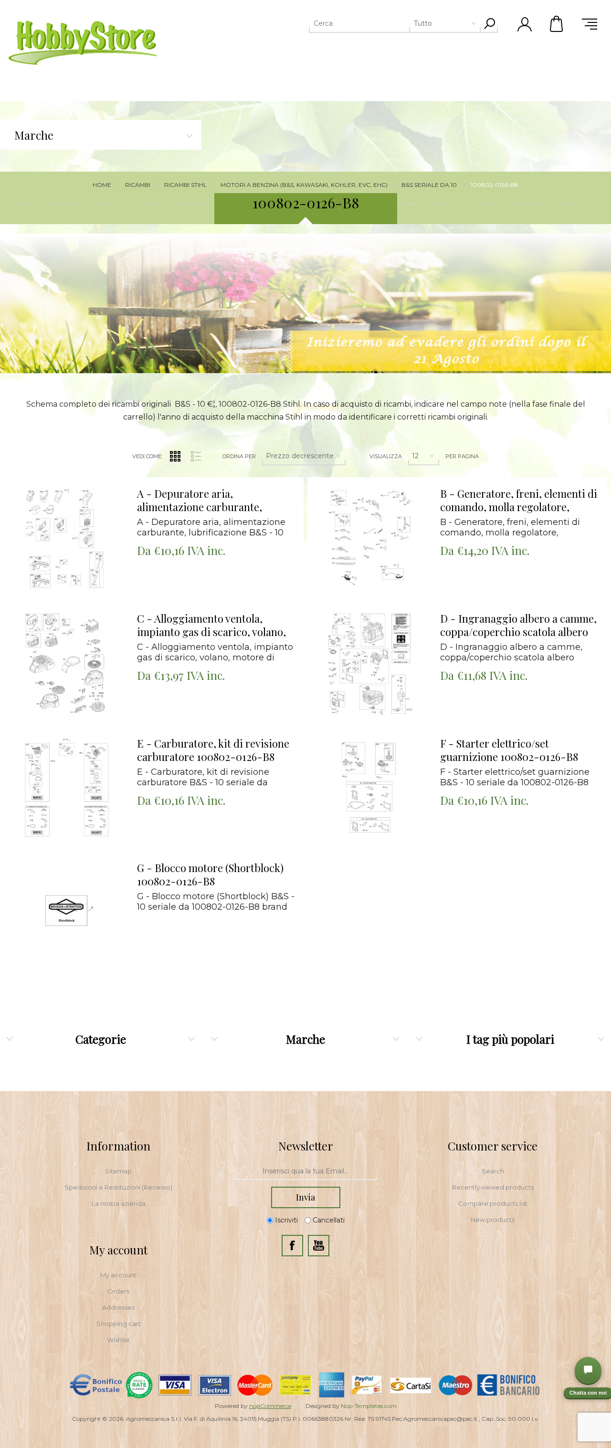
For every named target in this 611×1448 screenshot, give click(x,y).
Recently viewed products (493, 1187)
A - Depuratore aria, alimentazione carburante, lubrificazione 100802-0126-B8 (210, 500)
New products (493, 1219)
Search (493, 1171)
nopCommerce (270, 1405)
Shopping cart (118, 1323)
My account (118, 1275)
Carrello (557, 24)
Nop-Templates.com (369, 1405)
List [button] (195, 456)
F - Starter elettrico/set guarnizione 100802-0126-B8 (509, 750)
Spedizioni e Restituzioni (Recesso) (118, 1187)
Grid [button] (175, 456)
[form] (305, 1171)
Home (102, 184)
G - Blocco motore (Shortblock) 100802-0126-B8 (210, 874)
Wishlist (118, 1340)
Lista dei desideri (73, 503)
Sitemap (118, 1171)
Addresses (118, 1307)
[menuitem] (118, 1171)
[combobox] (380, 23)
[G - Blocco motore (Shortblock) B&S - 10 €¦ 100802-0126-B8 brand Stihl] (66, 914)
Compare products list (492, 1203)
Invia (305, 1197)
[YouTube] (318, 1245)
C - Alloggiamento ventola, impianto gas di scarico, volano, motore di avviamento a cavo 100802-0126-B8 (211, 625)
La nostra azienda (119, 1203)
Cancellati (329, 1220)
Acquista (54, 479)
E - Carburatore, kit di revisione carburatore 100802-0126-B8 (213, 750)
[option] (305, 304)
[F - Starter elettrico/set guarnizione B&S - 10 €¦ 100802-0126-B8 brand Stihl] (370, 789)
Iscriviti (286, 1220)
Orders (118, 1291)
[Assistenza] (588, 1370)
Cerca (489, 23)
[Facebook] (292, 1245)
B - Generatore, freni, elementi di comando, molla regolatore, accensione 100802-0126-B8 (518, 500)
